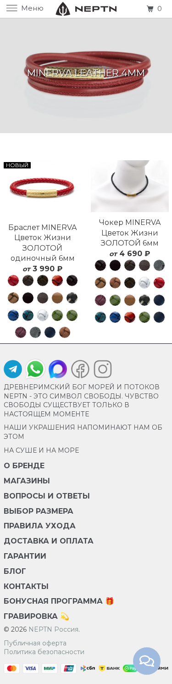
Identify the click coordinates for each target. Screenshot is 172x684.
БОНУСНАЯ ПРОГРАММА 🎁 (59, 601)
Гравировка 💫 (36, 616)
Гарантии (25, 556)
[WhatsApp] (35, 369)
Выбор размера (38, 511)
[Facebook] (80, 371)
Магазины (27, 481)
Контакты (26, 586)
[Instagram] (100, 371)
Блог (15, 571)
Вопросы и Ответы (47, 496)
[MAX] (58, 371)
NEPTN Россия (53, 629)
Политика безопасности (44, 652)
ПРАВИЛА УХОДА (40, 525)
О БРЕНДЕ (24, 465)
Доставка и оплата (49, 541)
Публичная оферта (35, 643)
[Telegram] (13, 371)
